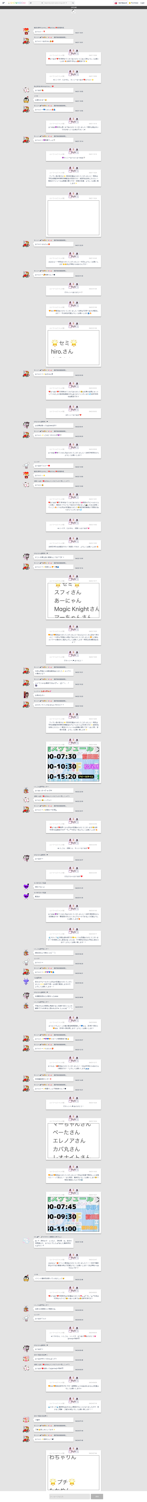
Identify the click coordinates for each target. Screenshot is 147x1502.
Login (142, 3)
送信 (97, 1496)
